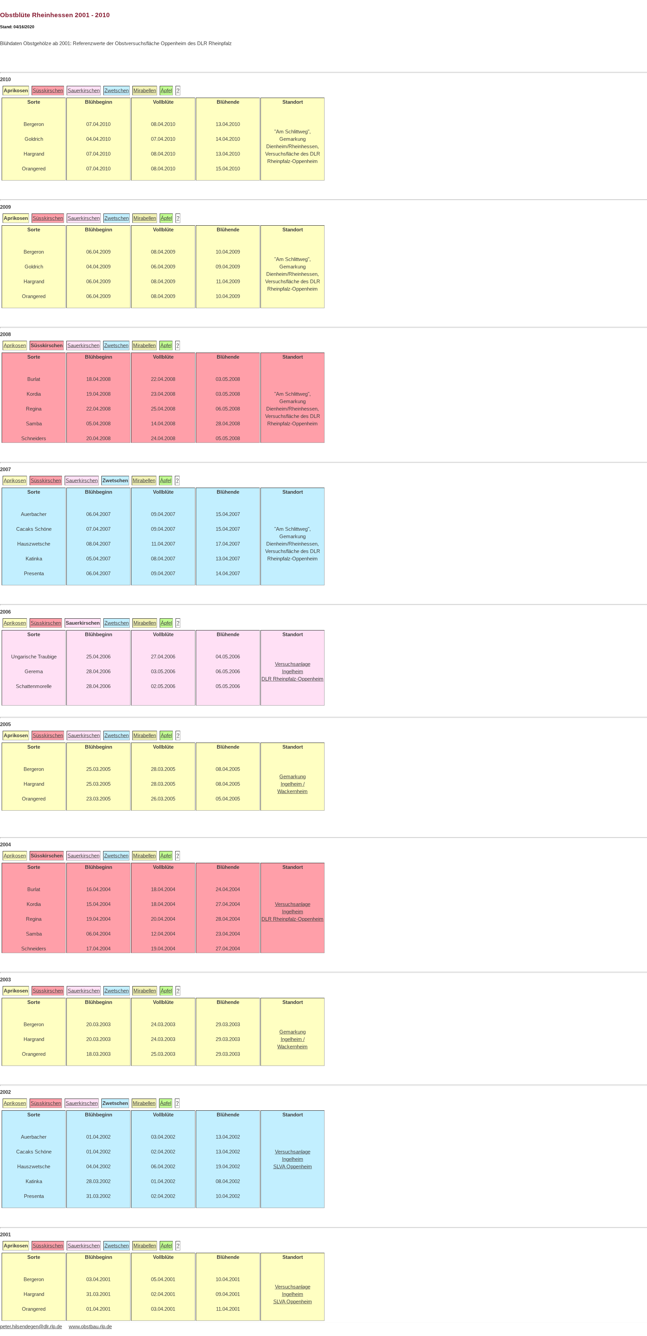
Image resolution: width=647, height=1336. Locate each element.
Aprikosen (15, 345)
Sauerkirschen (84, 90)
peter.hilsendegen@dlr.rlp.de (31, 1326)
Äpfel (166, 90)
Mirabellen (144, 90)
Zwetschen (116, 90)
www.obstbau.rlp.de (90, 1326)
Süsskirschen (48, 90)
